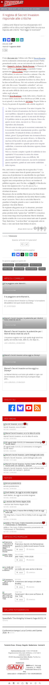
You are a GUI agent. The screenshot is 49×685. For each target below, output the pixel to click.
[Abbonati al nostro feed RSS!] (37, 408)
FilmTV (33, 183)
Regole (25, 645)
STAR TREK (18, 592)
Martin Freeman (28, 66)
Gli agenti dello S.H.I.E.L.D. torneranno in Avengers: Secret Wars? (23, 448)
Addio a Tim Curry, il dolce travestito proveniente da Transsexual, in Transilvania (23, 528)
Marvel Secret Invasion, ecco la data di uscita (21, 436)
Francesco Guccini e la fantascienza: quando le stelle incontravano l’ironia (29, 545)
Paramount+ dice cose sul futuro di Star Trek (29, 595)
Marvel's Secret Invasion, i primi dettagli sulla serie (23, 458)
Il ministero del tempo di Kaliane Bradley (28, 582)
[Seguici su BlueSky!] (20, 408)
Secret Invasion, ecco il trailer (15, 427)
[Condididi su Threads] (13, 40)
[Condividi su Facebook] (4, 40)
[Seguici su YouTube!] (29, 408)
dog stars (36, 9)
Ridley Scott (12, 9)
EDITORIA (18, 567)
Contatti (41, 645)
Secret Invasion (39, 58)
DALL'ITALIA (18, 542)
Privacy (18, 645)
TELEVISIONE (10, 290)
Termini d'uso (9, 645)
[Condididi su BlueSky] (9, 40)
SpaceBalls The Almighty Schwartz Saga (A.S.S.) (23, 618)
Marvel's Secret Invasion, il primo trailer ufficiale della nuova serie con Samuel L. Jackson (24, 469)
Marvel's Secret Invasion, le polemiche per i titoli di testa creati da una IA (23, 332)
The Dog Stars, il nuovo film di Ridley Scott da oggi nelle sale (25, 516)
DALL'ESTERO (19, 554)
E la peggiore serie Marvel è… (17, 296)
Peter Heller (27, 9)
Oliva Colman (17, 71)
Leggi (21, 549)
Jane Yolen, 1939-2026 (24, 556)
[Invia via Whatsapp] (17, 40)
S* (11, 44)
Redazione (33, 645)
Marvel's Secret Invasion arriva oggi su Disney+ (21, 369)
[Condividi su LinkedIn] (22, 40)
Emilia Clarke (21, 69)
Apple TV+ (4, 9)
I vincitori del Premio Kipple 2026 (16, 504)
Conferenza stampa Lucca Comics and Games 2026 (22, 631)
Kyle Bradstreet (15, 96)
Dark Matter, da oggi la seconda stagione (19, 495)
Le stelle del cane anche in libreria (28, 569)
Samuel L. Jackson (15, 66)
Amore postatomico (11, 486)
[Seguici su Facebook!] (12, 408)
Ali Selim (29, 101)
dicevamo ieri (12, 58)
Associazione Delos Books (23, 657)
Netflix (20, 9)
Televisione (12, 236)
